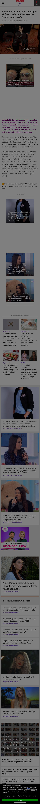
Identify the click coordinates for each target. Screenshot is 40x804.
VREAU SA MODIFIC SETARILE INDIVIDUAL (20, 802)
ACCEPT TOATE (20, 800)
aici (28, 790)
